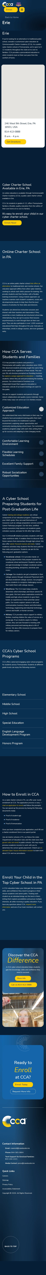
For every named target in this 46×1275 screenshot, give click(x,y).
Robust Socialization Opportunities (14, 474)
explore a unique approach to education (18, 376)
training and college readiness (19, 515)
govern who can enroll (10, 842)
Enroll (9, 9)
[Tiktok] (26, 1135)
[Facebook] (3, 1135)
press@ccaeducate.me (26, 1163)
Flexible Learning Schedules (12, 453)
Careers (5, 1176)
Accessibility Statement (11, 1189)
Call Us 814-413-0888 (21, 984)
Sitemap (5, 1180)
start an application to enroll (12, 805)
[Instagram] (20, 1135)
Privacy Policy (7, 1184)
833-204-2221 (11, 1159)
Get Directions (14, 141)
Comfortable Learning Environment (15, 442)
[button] (22, 9)
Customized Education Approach (15, 409)
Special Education (13, 723)
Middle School (11, 704)
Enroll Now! (10, 222)
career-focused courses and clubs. (22, 544)
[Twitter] (15, 1135)
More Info (21, 978)
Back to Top (11, 1246)
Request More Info (21, 1091)
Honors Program (12, 743)
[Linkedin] (9, 1135)
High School (9, 713)
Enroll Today (21, 1084)
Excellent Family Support (17, 464)
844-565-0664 (17, 1152)
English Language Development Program (16, 733)
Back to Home (12, 17)
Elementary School (14, 695)
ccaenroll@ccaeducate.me (20, 1148)
